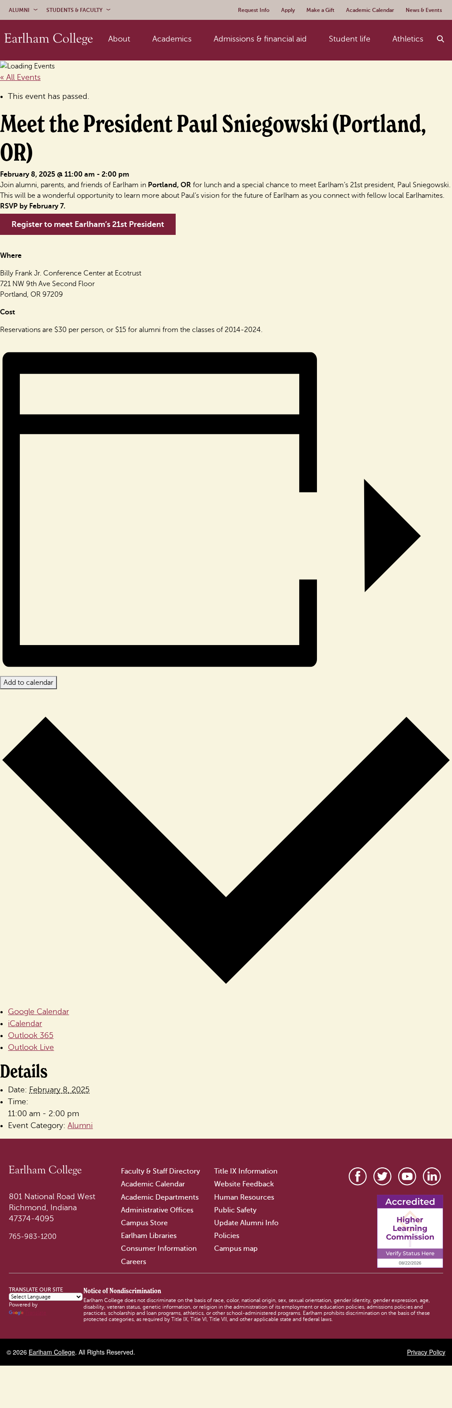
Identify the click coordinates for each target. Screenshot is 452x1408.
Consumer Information (159, 1249)
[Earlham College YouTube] (407, 1176)
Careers (133, 1262)
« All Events (20, 77)
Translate (35, 1313)
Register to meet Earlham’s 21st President (87, 224)
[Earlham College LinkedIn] (432, 1176)
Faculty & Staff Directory (160, 1171)
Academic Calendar (153, 1184)
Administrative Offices (157, 1210)
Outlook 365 (30, 1035)
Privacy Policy (426, 1352)
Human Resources (244, 1197)
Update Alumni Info (246, 1223)
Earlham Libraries (149, 1236)
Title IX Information (246, 1171)
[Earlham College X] (382, 1176)
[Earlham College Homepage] (48, 39)
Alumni (80, 1125)
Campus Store (144, 1223)
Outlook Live (31, 1047)
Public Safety (235, 1210)
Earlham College (52, 1352)
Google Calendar (38, 1011)
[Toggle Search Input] (441, 39)
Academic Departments (160, 1197)
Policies (226, 1236)
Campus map (236, 1249)
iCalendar (25, 1023)
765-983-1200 (32, 1237)
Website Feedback (244, 1184)
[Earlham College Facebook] (358, 1176)
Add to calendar (28, 683)
